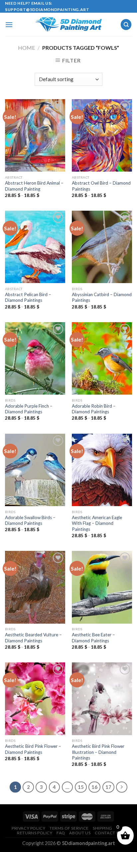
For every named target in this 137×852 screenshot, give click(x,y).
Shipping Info (108, 828)
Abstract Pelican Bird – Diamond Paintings (28, 297)
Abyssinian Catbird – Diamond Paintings (102, 297)
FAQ (61, 832)
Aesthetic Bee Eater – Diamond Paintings (93, 637)
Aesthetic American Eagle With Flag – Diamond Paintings (97, 523)
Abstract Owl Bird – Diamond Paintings (101, 186)
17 (108, 787)
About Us (79, 832)
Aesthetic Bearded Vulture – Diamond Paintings (33, 637)
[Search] (126, 24)
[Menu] (9, 24)
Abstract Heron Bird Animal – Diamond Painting (34, 186)
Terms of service (69, 828)
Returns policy (35, 832)
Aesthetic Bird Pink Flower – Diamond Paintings (33, 749)
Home (26, 47)
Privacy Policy (29, 828)
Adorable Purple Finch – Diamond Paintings (29, 409)
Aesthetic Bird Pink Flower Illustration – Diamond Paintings (98, 752)
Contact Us (108, 832)
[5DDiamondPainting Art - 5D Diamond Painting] (68, 24)
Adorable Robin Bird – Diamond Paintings (94, 409)
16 (94, 787)
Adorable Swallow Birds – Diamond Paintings (30, 520)
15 (81, 787)
